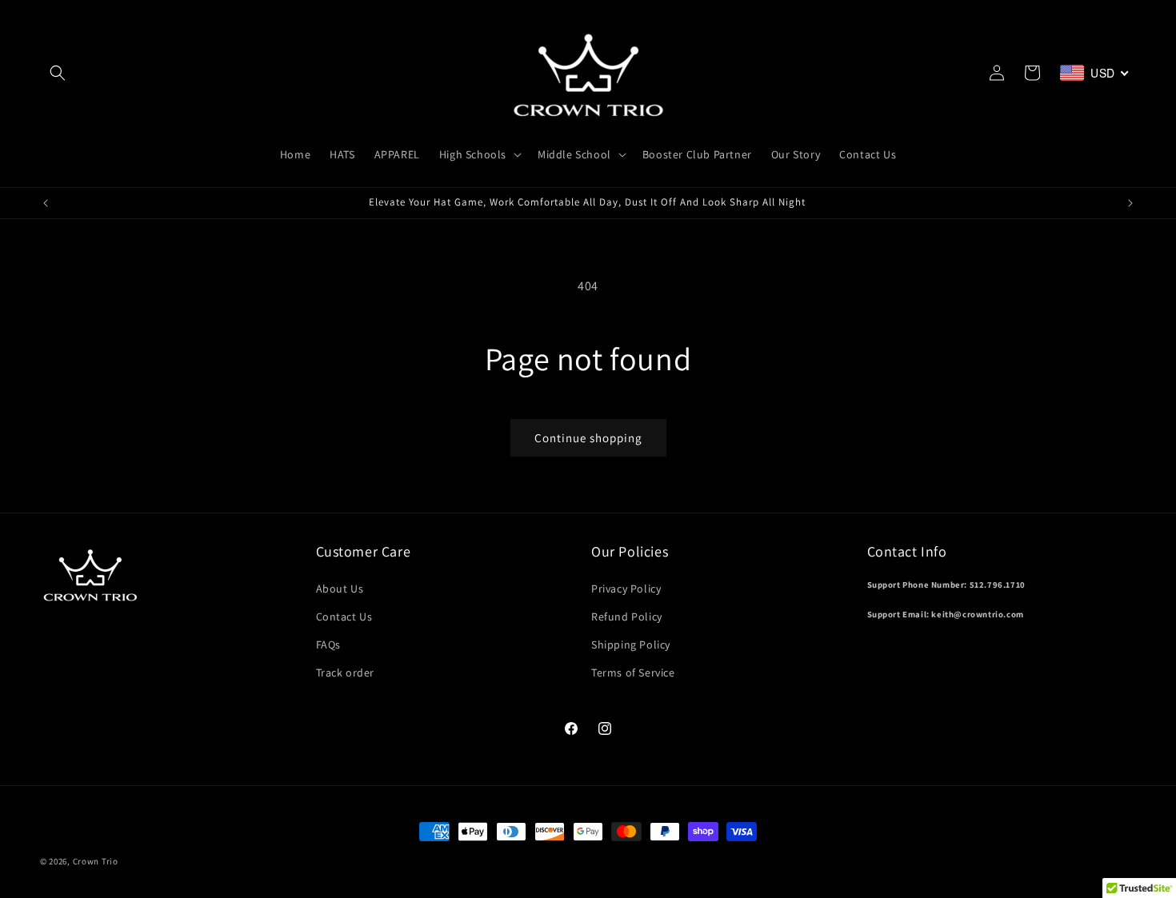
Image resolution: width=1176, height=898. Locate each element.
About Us (340, 588)
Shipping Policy (630, 644)
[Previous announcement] (45, 203)
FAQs (328, 644)
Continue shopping (588, 437)
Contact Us (344, 616)
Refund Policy (626, 616)
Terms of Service (633, 672)
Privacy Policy (626, 588)
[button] (57, 72)
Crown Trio (95, 861)
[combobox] (1095, 73)
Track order (345, 672)
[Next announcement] (1130, 203)
